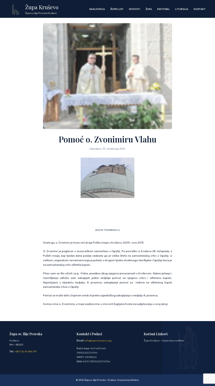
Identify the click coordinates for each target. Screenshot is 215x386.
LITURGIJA (181, 9)
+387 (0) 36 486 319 (25, 351)
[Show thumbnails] (107, 230)
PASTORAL (163, 9)
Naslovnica (97, 9)
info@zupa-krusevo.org (98, 340)
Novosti (134, 9)
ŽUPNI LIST (117, 9)
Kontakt (200, 9)
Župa (149, 9)
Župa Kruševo (41, 7)
